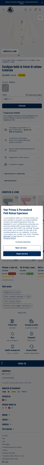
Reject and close (21, 248)
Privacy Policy (9, 238)
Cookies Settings (23, 242)
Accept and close (22, 254)
